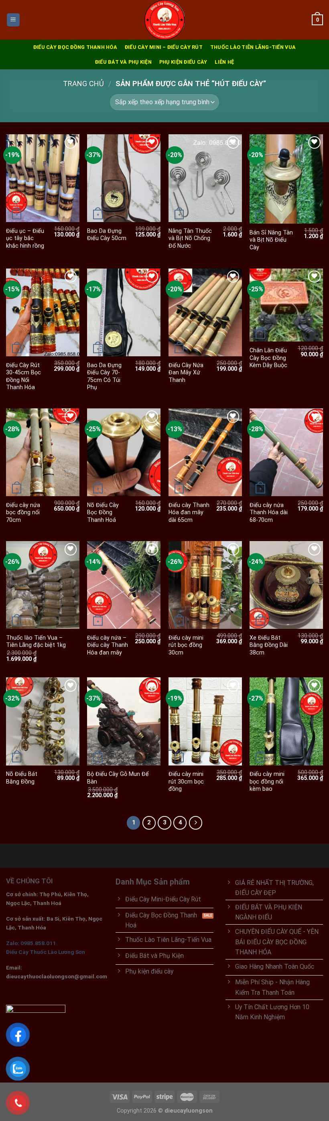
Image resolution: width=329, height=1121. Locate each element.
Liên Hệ (224, 62)
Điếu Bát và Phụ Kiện (123, 62)
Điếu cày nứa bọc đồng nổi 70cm (23, 512)
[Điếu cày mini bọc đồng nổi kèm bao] (286, 721)
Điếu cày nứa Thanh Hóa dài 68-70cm (269, 512)
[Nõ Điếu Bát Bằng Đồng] (42, 721)
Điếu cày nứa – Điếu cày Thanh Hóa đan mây (107, 645)
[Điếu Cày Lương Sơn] (164, 20)
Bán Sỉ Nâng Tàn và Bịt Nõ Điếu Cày (271, 239)
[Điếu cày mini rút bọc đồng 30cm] (205, 585)
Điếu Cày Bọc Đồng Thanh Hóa (75, 47)
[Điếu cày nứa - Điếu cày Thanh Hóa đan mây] (123, 585)
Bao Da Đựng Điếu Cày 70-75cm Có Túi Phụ (104, 376)
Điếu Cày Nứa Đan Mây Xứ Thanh (186, 372)
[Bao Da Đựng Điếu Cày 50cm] (123, 178)
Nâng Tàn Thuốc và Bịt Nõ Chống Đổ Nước (190, 238)
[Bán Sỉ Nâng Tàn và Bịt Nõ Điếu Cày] (286, 179)
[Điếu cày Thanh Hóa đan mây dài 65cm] (205, 452)
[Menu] (13, 19)
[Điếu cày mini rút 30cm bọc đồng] (205, 721)
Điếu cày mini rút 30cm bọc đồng (186, 781)
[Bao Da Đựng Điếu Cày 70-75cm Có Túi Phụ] (123, 312)
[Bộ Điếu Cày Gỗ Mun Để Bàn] (123, 721)
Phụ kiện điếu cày (183, 62)
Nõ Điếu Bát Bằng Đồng (21, 778)
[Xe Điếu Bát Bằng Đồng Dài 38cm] (286, 585)
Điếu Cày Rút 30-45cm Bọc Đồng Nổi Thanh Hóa (23, 376)
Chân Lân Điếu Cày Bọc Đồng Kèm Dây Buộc (268, 357)
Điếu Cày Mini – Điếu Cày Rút (164, 47)
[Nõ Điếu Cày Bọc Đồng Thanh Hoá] (123, 452)
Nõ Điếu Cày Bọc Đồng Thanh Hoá (103, 512)
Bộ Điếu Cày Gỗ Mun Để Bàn (118, 778)
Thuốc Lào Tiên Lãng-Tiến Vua (253, 47)
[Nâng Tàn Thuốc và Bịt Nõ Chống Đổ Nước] (205, 178)
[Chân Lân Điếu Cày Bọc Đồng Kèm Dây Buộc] (286, 305)
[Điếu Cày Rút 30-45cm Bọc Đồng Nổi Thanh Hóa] (42, 312)
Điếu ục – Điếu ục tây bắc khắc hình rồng (25, 238)
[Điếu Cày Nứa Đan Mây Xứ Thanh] (205, 312)
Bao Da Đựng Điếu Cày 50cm (106, 235)
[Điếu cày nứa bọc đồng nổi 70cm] (42, 452)
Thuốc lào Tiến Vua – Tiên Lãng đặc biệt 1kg (36, 641)
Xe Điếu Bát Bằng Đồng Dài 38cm (269, 645)
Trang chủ (83, 83)
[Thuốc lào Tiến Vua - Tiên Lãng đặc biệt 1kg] (42, 585)
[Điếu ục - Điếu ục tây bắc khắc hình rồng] (42, 178)
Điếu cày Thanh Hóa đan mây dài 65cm (189, 512)
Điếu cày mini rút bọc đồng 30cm (186, 645)
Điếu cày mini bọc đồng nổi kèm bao (267, 781)
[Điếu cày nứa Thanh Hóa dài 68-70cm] (286, 452)
